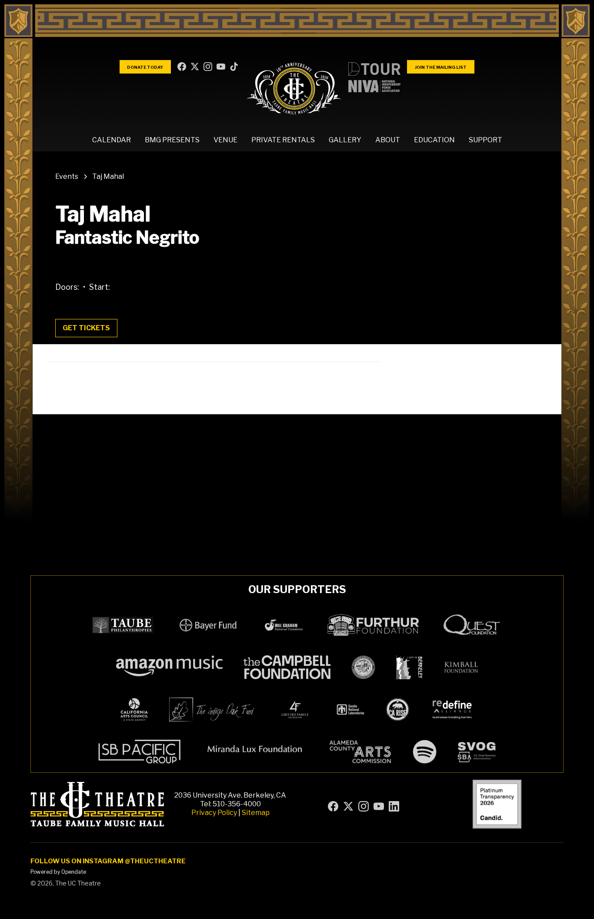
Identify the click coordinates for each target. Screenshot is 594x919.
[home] (294, 88)
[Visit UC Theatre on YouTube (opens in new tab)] (222, 67)
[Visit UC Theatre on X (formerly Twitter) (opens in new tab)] (195, 67)
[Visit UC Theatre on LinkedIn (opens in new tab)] (235, 67)
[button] (111, 140)
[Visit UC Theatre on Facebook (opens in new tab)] (182, 67)
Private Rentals (283, 140)
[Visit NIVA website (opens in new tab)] (374, 86)
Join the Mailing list (441, 67)
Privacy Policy (214, 812)
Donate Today (145, 67)
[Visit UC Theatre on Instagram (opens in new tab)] (209, 67)
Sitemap (256, 812)
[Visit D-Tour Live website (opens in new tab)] (374, 69)
